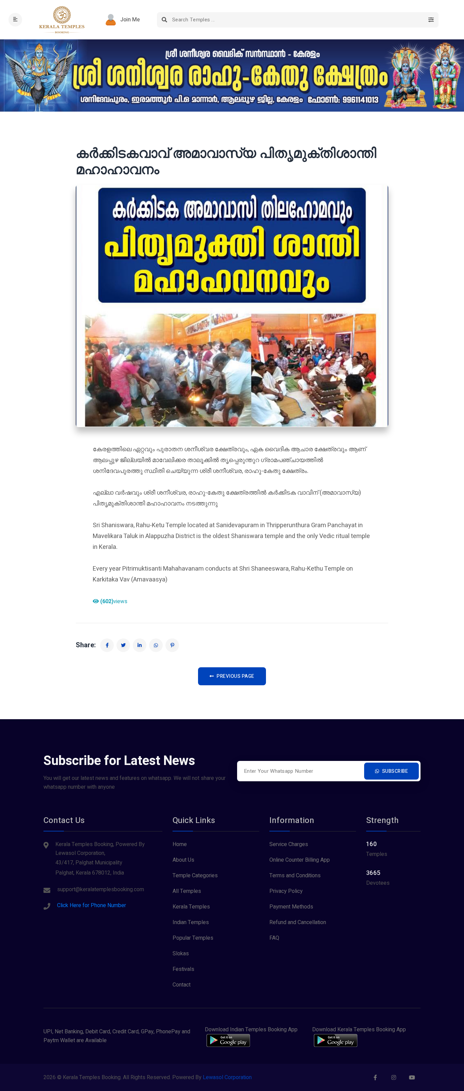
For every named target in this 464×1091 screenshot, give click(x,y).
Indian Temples (191, 922)
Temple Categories (195, 876)
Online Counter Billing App (299, 860)
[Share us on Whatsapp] (156, 645)
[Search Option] (431, 19)
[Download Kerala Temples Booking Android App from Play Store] (335, 1040)
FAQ (274, 938)
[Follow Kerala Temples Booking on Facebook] (375, 1077)
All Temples (187, 891)
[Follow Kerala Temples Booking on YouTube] (412, 1077)
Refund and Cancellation (297, 922)
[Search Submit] (164, 19)
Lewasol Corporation (227, 1077)
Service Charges (288, 844)
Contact (182, 985)
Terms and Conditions (295, 876)
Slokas (181, 954)
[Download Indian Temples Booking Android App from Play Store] (228, 1040)
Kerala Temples (191, 907)
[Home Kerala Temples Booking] (63, 19)
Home (180, 844)
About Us (183, 860)
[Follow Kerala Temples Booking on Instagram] (393, 1077)
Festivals (183, 969)
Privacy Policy (286, 891)
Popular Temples (193, 938)
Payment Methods (291, 907)
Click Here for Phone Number (91, 905)
